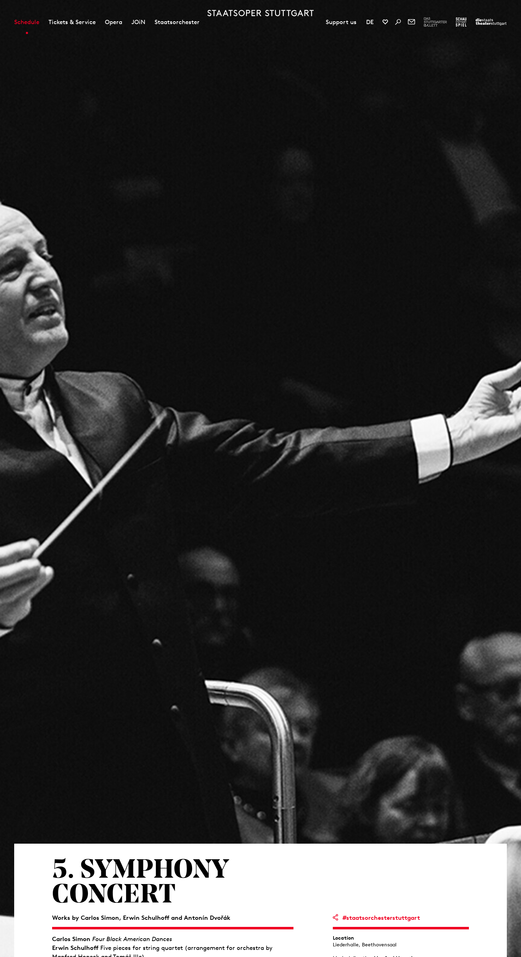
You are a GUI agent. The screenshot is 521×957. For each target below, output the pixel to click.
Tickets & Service (72, 22)
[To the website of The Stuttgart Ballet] (435, 22)
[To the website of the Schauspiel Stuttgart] (461, 22)
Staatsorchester (177, 22)
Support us (341, 22)
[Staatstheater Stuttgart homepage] (260, 13)
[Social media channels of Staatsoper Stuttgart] (385, 22)
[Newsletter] (411, 22)
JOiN (138, 22)
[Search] (398, 22)
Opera (113, 22)
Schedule (26, 22)
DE (370, 22)
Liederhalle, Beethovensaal (365, 944)
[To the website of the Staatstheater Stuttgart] (491, 22)
